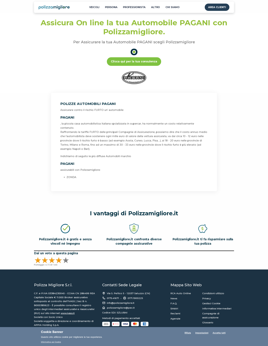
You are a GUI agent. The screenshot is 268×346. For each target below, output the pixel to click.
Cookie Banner (52, 332)
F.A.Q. (173, 303)
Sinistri (174, 308)
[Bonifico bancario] (106, 324)
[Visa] (125, 324)
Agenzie (175, 318)
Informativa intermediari (216, 308)
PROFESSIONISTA (134, 7)
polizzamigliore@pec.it (121, 307)
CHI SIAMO (172, 7)
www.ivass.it (68, 313)
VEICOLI (94, 7)
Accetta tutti (219, 332)
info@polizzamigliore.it (120, 302)
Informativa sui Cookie (51, 342)
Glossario (207, 322)
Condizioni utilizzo (213, 293)
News (173, 298)
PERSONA (111, 7)
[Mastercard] (135, 324)
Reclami (175, 313)
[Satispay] (116, 324)
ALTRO (155, 7)
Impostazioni (201, 332)
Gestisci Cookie (211, 303)
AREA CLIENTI (217, 7)
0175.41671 (113, 298)
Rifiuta (188, 332)
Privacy (206, 298)
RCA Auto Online (180, 293)
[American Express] (144, 324)
